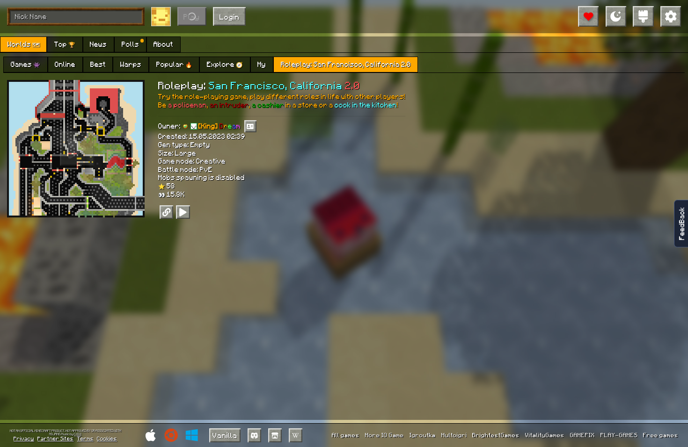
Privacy (24, 438)
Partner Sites (55, 438)
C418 (77, 434)
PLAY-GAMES (619, 435)
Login (230, 17)
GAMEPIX (582, 435)
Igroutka (423, 435)
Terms (85, 438)
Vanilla (224, 435)
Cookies (107, 438)
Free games (660, 435)
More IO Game (384, 435)
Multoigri (454, 435)
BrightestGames (496, 435)
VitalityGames (544, 435)
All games (345, 435)
